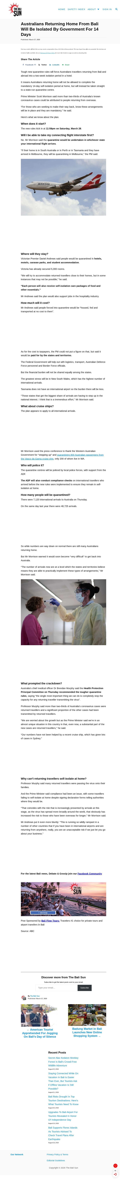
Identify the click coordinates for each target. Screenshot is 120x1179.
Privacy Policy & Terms (57, 1154)
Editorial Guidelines (56, 1160)
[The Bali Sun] (18, 9)
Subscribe (84, 988)
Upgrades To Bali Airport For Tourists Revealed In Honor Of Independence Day (63, 1116)
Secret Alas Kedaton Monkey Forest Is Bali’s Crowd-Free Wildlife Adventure (63, 1062)
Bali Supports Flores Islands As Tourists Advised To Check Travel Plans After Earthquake (62, 1133)
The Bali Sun (35, 996)
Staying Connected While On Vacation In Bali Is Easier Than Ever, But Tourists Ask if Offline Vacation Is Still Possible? (63, 1081)
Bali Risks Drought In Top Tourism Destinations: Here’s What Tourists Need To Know (63, 1100)
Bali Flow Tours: (50, 920)
